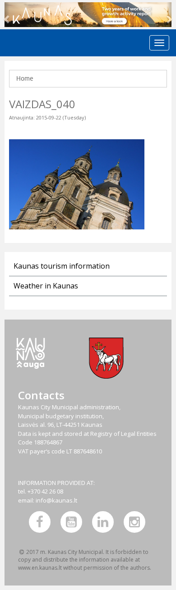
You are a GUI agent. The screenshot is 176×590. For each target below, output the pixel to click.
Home (24, 78)
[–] (88, 14)
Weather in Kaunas (46, 286)
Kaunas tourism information (62, 266)
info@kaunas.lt (56, 500)
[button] (7, 14)
